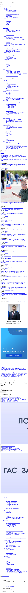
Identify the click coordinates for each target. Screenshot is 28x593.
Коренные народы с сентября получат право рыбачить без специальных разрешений (13, 235)
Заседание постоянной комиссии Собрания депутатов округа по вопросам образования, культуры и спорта (13, 371)
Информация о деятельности (12, 17)
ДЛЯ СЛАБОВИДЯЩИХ (6, 6)
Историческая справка (11, 11)
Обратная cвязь (6, 52)
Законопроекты (9, 38)
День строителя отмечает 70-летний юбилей (12, 229)
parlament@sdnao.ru (10, 586)
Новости (5, 8)
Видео (7, 64)
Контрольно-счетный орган (12, 76)
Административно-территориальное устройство (16, 73)
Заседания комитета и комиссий (13, 30)
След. (24, 301)
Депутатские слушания (11, 31)
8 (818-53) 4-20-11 (10, 589)
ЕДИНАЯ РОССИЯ (22, 156)
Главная (2, 153)
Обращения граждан (10, 53)
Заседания (5, 28)
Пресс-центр (6, 59)
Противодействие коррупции (12, 14)
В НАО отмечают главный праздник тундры (12, 251)
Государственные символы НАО (13, 71)
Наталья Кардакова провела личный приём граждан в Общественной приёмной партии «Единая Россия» (13, 288)
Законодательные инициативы (12, 40)
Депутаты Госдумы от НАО (12, 47)
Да (2, 388)
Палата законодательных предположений (15, 25)
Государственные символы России (13, 72)
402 (20, 301)
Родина (9, 157)
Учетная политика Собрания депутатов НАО (16, 44)
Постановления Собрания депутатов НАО (15, 39)
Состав (4, 18)
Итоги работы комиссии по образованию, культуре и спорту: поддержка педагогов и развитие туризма (13, 283)
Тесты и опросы (9, 57)
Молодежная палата (10, 50)
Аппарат (8, 23)
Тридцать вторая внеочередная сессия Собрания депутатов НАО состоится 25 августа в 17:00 (12, 208)
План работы (9, 15)
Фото (7, 63)
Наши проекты (9, 62)
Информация (6, 9)
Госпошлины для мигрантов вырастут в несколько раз (14, 266)
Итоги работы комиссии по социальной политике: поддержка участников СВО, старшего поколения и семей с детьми (14, 246)
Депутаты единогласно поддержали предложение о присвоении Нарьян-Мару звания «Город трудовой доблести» (13, 166)
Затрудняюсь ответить (7, 390)
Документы (5, 36)
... (17, 301)
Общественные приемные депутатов (14, 55)
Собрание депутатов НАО (11, 10)
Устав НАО (8, 70)
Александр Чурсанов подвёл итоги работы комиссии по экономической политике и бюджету (14, 277)
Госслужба (8, 12)
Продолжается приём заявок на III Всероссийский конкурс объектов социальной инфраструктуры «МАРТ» (13, 240)
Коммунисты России (17, 157)
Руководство (8, 21)
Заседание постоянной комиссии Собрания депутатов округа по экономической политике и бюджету (13, 375)
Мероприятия (9, 16)
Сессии (7, 29)
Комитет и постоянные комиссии (13, 26)
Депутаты (8, 22)
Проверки (8, 42)
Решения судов (9, 43)
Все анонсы (3, 367)
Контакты (8, 56)
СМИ (7, 66)
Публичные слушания (11, 32)
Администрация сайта (11, 58)
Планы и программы (10, 33)
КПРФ (2, 157)
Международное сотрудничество (13, 51)
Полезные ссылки (10, 67)
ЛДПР (5, 157)
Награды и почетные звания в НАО (14, 74)
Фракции (8, 24)
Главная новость (4, 155)
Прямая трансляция (10, 35)
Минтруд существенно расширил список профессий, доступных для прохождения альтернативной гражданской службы (14, 294)
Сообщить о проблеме (14, 355)
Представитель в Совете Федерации (14, 46)
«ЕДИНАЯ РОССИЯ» (9, 290)
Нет (3, 389)
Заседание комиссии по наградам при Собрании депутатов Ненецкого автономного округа (14, 374)
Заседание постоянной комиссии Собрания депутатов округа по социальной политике (12, 369)
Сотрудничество (6, 45)
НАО (4, 69)
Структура (8, 19)
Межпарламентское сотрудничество (14, 49)
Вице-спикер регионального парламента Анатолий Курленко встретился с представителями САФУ (13, 272)
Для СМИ (8, 65)
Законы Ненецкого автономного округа (14, 37)
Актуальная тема (8, 296)
